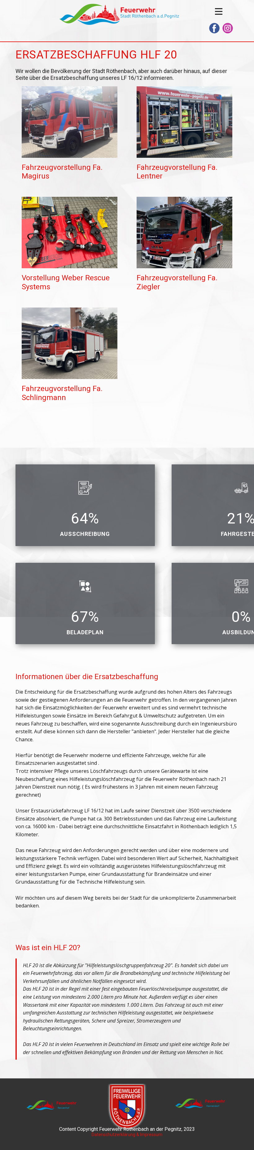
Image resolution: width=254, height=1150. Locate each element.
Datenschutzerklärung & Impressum (127, 1134)
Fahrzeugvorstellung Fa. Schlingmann (62, 393)
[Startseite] (118, 14)
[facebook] (214, 28)
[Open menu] (218, 11)
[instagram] (227, 28)
